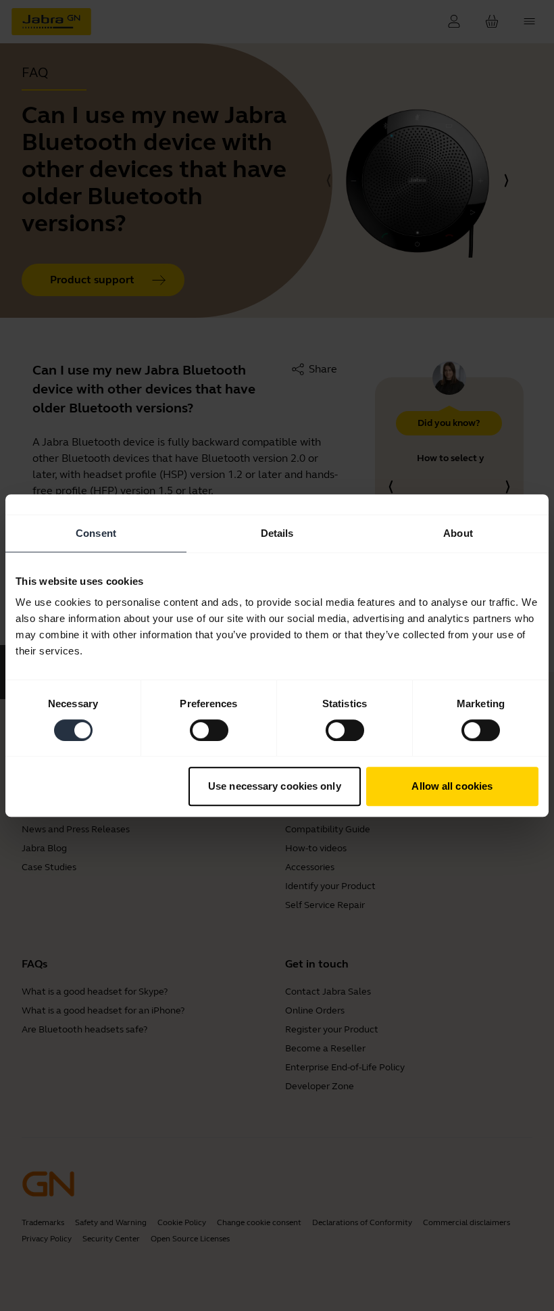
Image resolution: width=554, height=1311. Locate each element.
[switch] (209, 730)
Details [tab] (277, 533)
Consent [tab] (96, 533)
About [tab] (458, 533)
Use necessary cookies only (274, 786)
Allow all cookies (452, 786)
